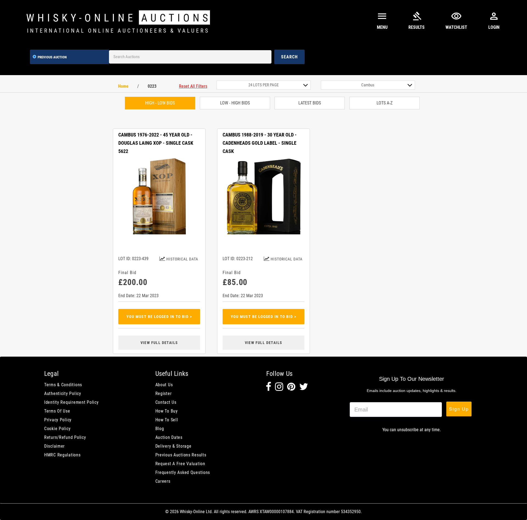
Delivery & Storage (173, 446)
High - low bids (160, 103)
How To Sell (166, 419)
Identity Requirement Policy (71, 402)
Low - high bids (235, 103)
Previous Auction (52, 57)
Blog (159, 428)
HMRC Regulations (62, 455)
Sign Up (459, 409)
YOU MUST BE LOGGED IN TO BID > (159, 316)
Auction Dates (169, 437)
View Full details (159, 342)
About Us (164, 384)
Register (163, 393)
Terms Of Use (57, 411)
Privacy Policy (58, 419)
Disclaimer (54, 446)
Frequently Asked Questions (182, 472)
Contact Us (165, 402)
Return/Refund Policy (65, 437)
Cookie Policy (57, 428)
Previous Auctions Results (180, 455)
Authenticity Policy (62, 393)
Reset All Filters (193, 86)
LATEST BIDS (309, 103)
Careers (162, 481)
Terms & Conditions (63, 384)
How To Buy (166, 411)
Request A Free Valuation (180, 463)
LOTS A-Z (385, 103)
